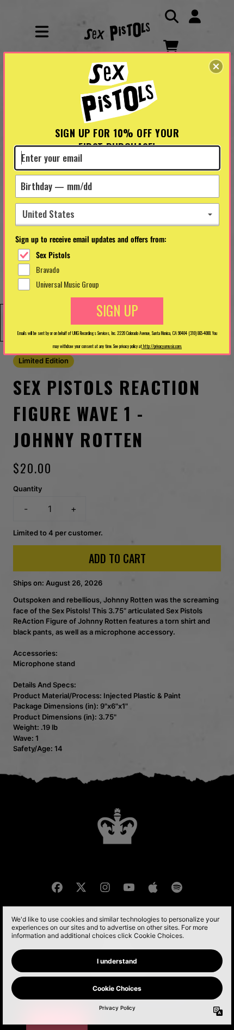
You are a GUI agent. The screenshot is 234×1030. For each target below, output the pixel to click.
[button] (216, 66)
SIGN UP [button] (117, 310)
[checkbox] (118, 255)
